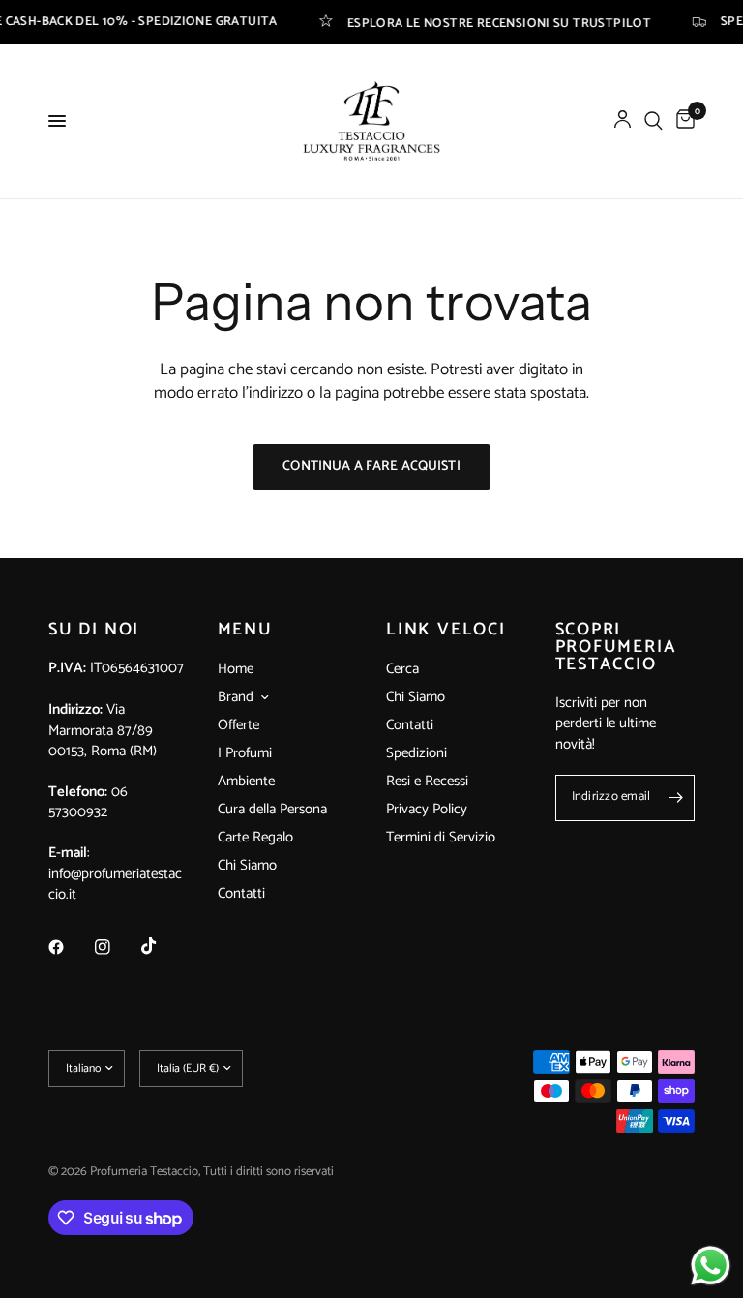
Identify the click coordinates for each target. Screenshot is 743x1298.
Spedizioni (416, 753)
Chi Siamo (247, 865)
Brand (235, 697)
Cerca (402, 669)
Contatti (241, 893)
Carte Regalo (255, 837)
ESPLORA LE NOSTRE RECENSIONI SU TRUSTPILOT (480, 22)
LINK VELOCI (446, 629)
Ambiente (246, 781)
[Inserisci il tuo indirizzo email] (675, 798)
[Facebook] (69, 947)
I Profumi (245, 753)
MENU (245, 629)
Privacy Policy (426, 809)
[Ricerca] (653, 121)
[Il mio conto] (623, 121)
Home (235, 669)
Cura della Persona (272, 809)
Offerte (238, 725)
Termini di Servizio (440, 837)
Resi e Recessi (427, 781)
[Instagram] (116, 947)
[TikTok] (162, 946)
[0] (682, 121)
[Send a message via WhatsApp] (710, 1265)
